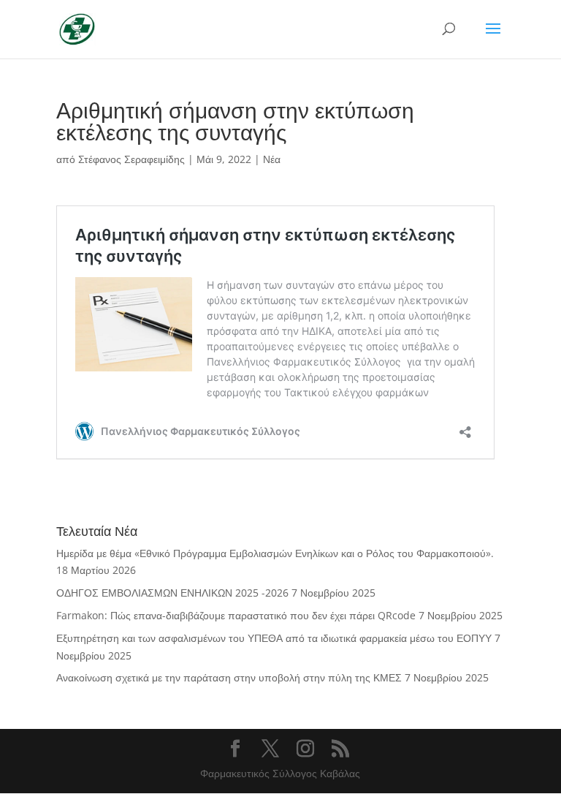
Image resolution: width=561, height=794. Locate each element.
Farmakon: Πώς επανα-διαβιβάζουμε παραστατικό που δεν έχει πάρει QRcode (236, 615)
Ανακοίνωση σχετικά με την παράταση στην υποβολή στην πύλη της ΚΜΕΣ (229, 677)
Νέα (271, 159)
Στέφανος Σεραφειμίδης (131, 159)
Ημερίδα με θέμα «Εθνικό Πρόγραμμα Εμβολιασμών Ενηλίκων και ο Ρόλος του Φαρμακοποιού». (275, 553)
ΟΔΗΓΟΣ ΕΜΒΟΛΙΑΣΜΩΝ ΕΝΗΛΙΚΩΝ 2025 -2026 (172, 593)
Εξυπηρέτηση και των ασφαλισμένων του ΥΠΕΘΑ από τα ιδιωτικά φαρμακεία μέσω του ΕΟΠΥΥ (274, 638)
